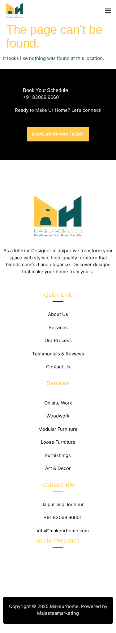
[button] (108, 10)
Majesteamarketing (58, 613)
